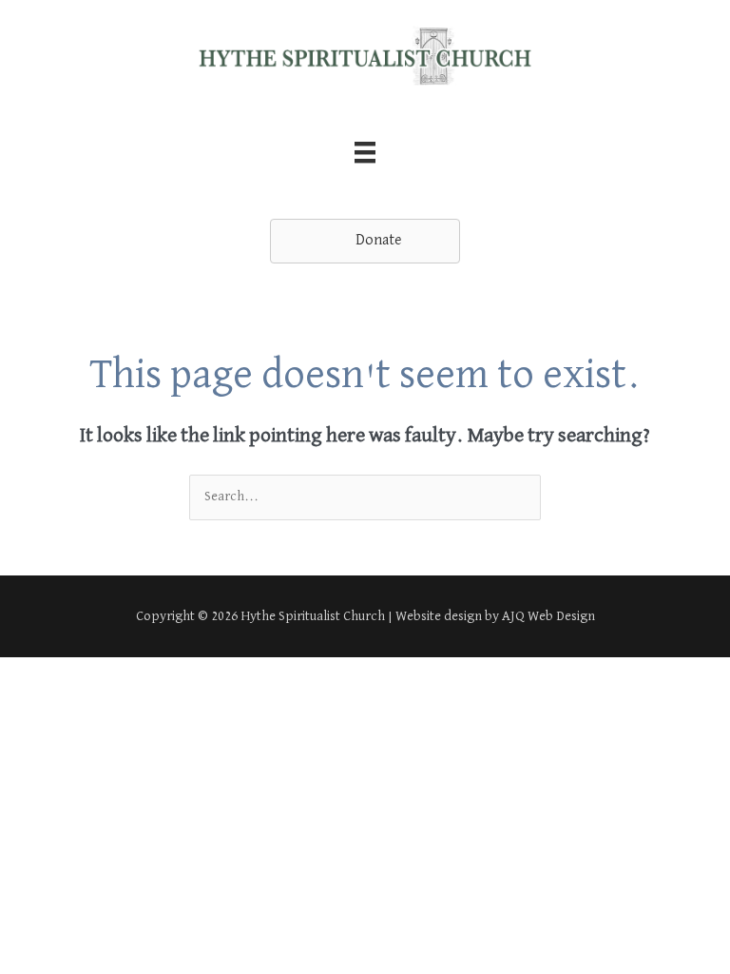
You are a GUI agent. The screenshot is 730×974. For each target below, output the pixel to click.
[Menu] (365, 152)
